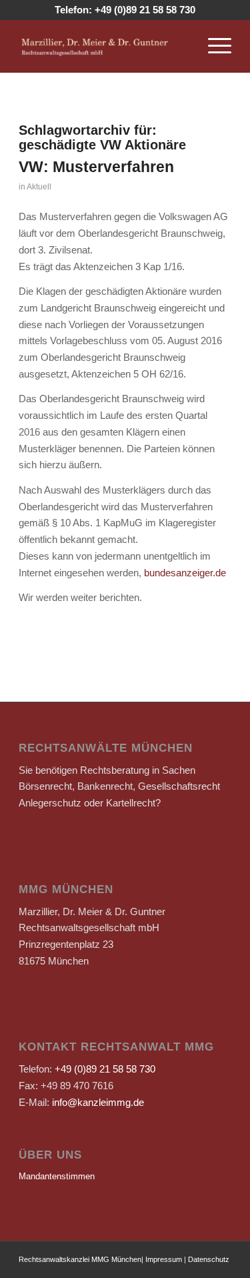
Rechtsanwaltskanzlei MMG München (80, 1259)
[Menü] (213, 46)
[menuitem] (213, 46)
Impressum (163, 1259)
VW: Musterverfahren (96, 166)
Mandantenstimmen (57, 1176)
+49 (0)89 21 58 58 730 (145, 9)
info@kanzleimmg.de (98, 1102)
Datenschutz (208, 1259)
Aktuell (39, 186)
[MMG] (104, 46)
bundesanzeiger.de (185, 572)
